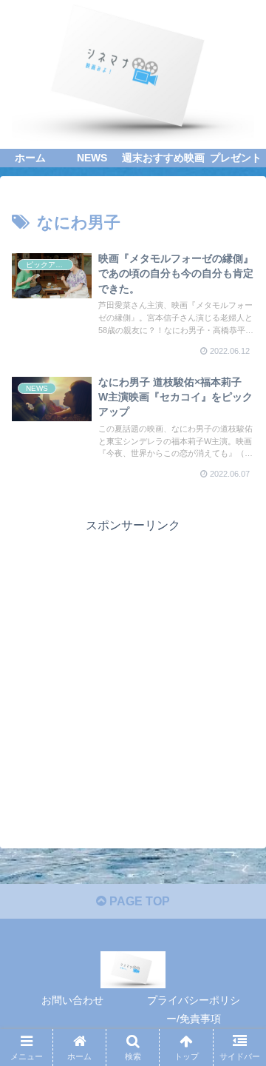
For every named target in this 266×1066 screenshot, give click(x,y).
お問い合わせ (72, 1000)
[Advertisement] (133, 670)
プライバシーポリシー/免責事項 (193, 1009)
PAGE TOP (138, 901)
